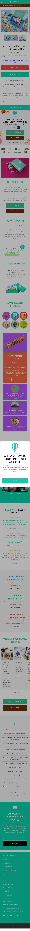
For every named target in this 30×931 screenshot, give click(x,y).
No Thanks (15, 485)
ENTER (15, 481)
